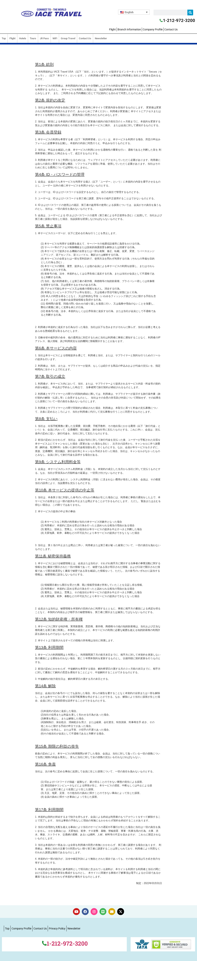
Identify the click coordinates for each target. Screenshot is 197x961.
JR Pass (44, 38)
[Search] (190, 12)
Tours (33, 38)
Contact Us (171, 29)
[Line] (102, 911)
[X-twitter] (120, 911)
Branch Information (129, 29)
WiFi (55, 38)
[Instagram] (94, 911)
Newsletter (101, 38)
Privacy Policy (57, 928)
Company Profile (153, 29)
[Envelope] (111, 911)
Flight (112, 29)
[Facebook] (85, 911)
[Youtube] (76, 911)
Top (4, 38)
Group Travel (68, 38)
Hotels (22, 38)
